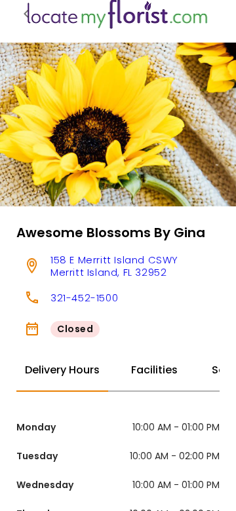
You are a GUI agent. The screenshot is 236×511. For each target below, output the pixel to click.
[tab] (62, 371)
